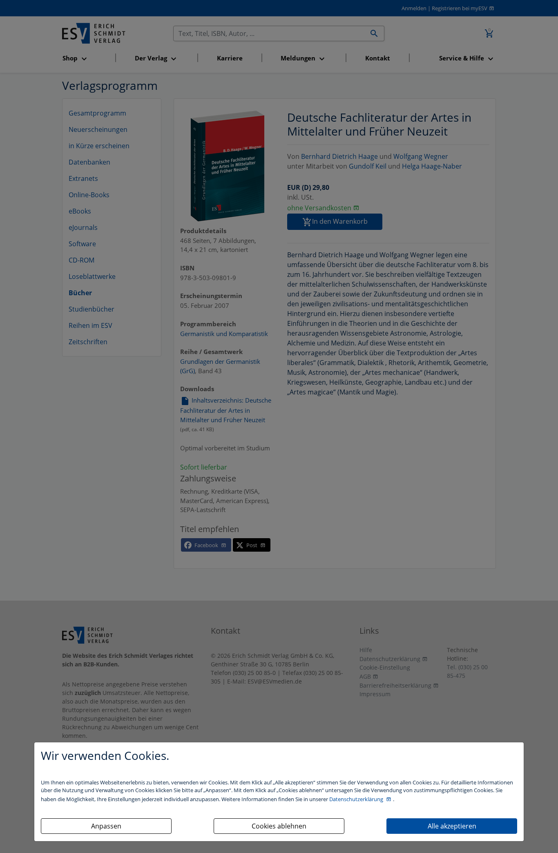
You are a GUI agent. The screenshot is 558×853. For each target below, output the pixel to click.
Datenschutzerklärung (356, 799)
